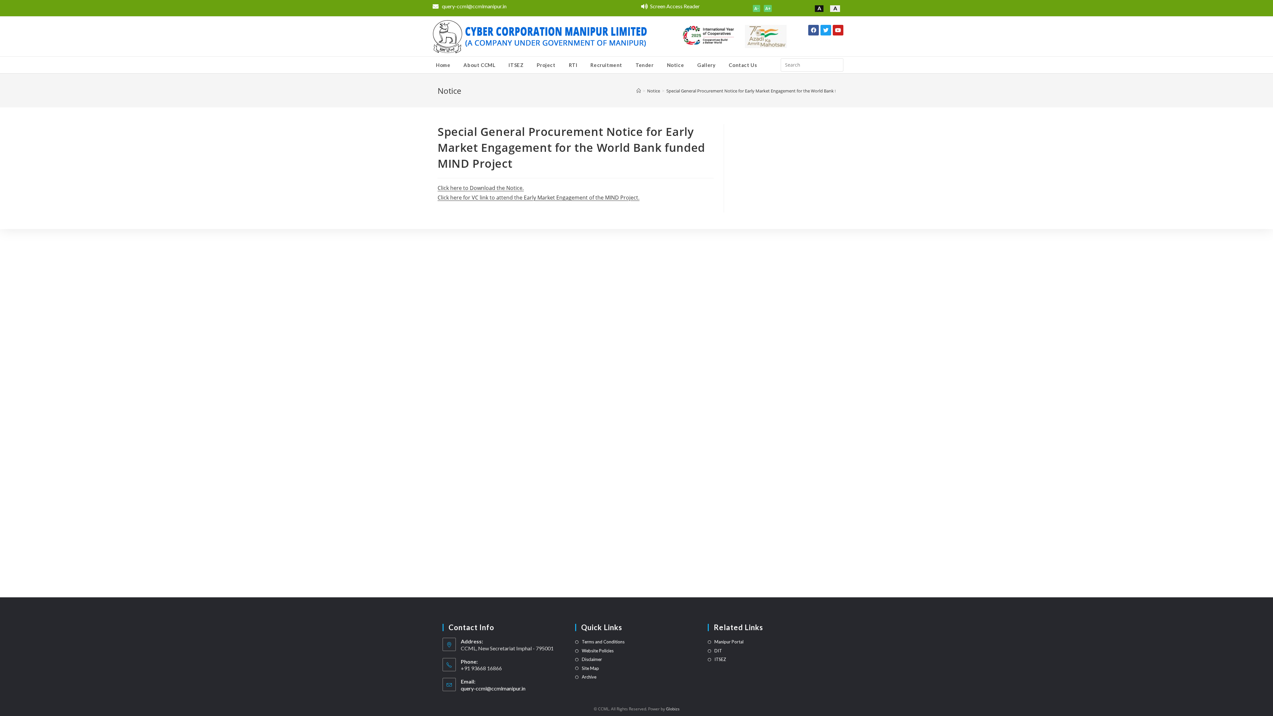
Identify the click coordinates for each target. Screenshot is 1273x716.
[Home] (638, 91)
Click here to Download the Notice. (481, 188)
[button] (756, 8)
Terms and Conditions (603, 641)
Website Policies (598, 650)
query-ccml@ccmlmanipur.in (493, 688)
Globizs (673, 709)
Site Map (590, 668)
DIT (718, 650)
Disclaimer (592, 659)
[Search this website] (812, 64)
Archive (589, 677)
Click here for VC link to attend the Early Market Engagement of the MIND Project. (538, 197)
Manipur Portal (729, 641)
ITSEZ (720, 659)
